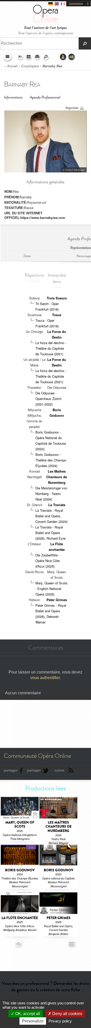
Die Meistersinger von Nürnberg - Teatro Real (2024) (51, 494)
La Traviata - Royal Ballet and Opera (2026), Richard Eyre (50, 533)
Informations (13, 97)
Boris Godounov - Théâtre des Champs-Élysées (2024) (51, 460)
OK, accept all (27, 1013)
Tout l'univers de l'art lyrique (45, 27)
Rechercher (46, 57)
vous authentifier (45, 678)
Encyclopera (30, 66)
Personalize (32, 1021)
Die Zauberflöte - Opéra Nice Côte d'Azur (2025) (47, 561)
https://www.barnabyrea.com (42, 217)
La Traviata (56, 504)
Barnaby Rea (52, 66)
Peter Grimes (57, 599)
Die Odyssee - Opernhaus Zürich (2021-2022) (48, 399)
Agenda (28, 57)
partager (10, 770)
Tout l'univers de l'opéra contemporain (45, 32)
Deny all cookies (66, 1013)
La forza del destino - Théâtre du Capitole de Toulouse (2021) (50, 348)
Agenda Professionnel (45, 97)
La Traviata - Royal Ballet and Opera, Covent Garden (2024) (51, 516)
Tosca (56, 314)
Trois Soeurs (57, 298)
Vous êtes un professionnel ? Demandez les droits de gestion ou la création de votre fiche (45, 986)
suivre (59, 770)
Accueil (12, 66)
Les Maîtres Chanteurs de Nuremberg (56, 477)
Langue (20, 57)
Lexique (37, 57)
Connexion (63, 57)
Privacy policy (60, 1021)
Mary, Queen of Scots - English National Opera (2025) (51, 589)
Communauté (71, 57)
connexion (76, 4)
